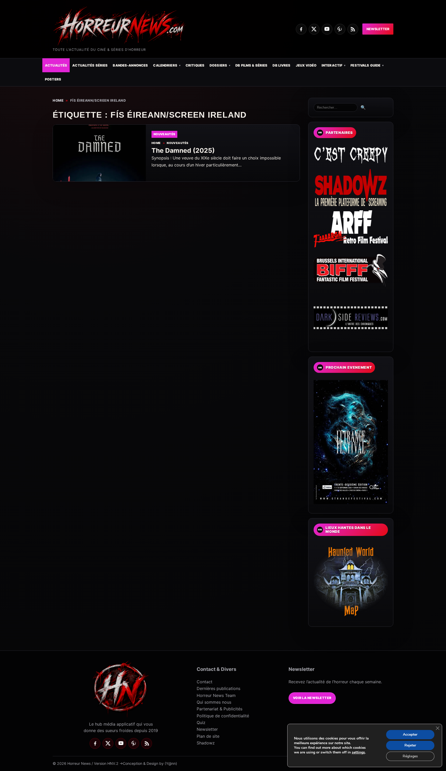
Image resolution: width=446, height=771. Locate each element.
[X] (314, 29)
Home (58, 100)
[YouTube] (327, 29)
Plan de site (208, 736)
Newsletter (378, 29)
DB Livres (281, 65)
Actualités (56, 65)
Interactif (332, 65)
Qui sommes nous (214, 702)
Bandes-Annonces (130, 65)
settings (358, 752)
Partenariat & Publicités (219, 708)
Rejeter (410, 745)
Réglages (410, 756)
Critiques (195, 65)
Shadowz (206, 742)
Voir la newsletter (312, 698)
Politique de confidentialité (223, 715)
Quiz (201, 722)
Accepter (410, 734)
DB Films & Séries (251, 65)
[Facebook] (301, 29)
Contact (204, 681)
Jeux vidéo (306, 65)
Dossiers (218, 65)
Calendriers (165, 65)
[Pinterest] (339, 29)
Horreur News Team (216, 695)
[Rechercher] (335, 107)
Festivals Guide (365, 65)
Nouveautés (177, 143)
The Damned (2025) (183, 150)
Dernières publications (218, 688)
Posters (53, 79)
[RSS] (352, 29)
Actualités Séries (90, 65)
